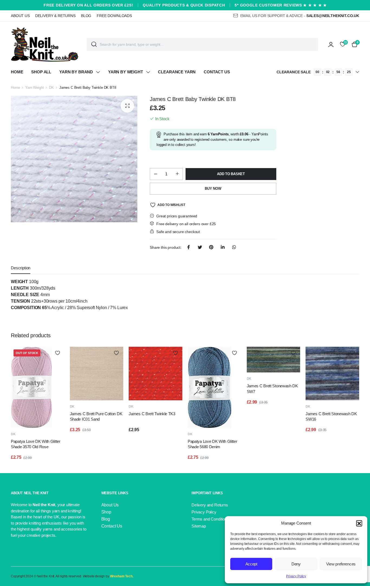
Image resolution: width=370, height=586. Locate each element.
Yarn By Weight (125, 72)
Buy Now (213, 188)
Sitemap (199, 526)
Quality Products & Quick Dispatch (184, 5)
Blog (86, 16)
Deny (296, 564)
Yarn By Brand (76, 72)
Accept (251, 564)
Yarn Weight (34, 88)
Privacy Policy (296, 576)
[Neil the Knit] (45, 44)
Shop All (41, 72)
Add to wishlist (171, 205)
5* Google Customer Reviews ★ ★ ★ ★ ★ (281, 5)
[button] (359, 523)
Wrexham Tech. (121, 576)
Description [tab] (20, 268)
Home (17, 72)
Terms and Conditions (210, 519)
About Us (20, 16)
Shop (106, 512)
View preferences (341, 564)
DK (51, 88)
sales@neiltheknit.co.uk (332, 16)
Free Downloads (114, 16)
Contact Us (217, 72)
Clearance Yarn (177, 72)
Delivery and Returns (210, 505)
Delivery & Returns (55, 16)
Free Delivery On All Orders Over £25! (88, 5)
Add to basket (231, 174)
